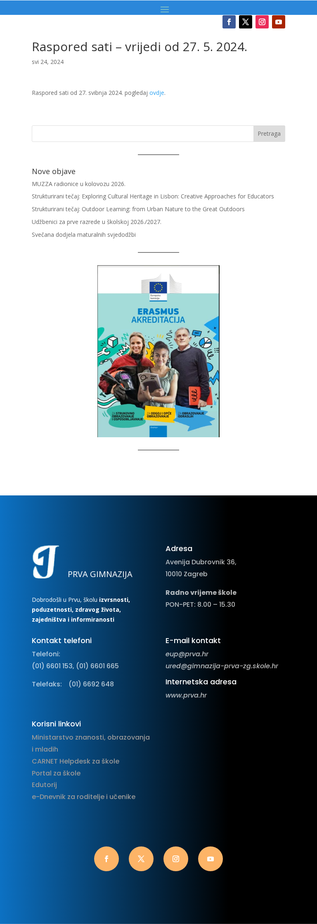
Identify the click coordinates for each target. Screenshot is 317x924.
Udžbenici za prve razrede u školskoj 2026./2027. (96, 222)
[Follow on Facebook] (229, 21)
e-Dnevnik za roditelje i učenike (83, 796)
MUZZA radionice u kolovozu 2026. (78, 184)
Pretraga (269, 133)
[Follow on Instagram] (262, 21)
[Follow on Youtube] (278, 21)
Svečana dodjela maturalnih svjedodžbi (84, 234)
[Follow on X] (245, 21)
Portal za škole (56, 773)
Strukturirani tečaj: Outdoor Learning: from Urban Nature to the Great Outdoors (138, 209)
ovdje (156, 93)
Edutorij (44, 785)
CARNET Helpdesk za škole (75, 761)
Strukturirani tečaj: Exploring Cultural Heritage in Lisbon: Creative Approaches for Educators (153, 196)
